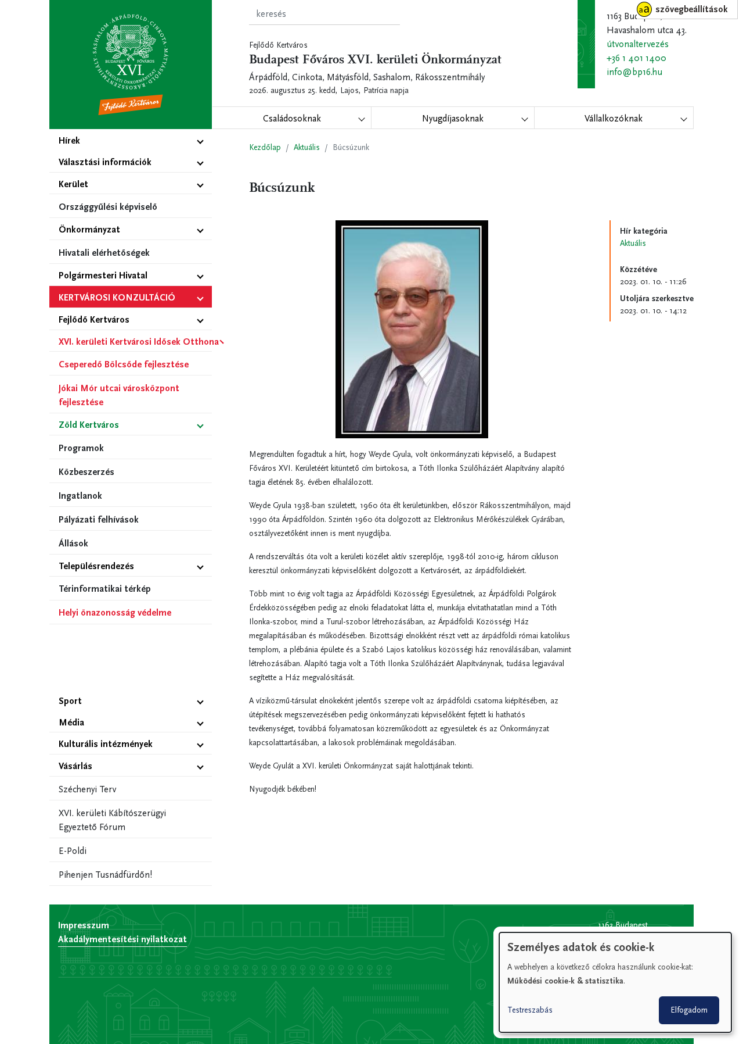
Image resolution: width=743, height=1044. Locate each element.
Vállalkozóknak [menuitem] (614, 118)
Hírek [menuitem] (69, 140)
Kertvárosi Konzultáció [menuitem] (117, 297)
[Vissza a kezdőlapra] (131, 64)
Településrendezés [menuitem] (96, 565)
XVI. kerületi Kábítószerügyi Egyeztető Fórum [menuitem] (112, 819)
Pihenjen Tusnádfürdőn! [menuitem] (105, 874)
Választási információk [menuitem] (105, 161)
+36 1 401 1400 (636, 57)
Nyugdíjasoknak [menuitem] (453, 118)
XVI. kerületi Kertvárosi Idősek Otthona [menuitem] (135, 341)
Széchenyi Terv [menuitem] (87, 789)
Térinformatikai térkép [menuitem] (105, 588)
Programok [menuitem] (81, 447)
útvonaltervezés (638, 43)
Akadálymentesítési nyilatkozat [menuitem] (122, 939)
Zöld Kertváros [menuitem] (89, 424)
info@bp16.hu (634, 71)
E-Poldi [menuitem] (72, 850)
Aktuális (307, 147)
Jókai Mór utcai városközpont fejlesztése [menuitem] (119, 394)
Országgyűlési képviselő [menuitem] (108, 206)
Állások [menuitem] (73, 543)
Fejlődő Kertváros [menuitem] (94, 319)
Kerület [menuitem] (73, 184)
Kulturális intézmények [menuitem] (106, 743)
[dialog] (615, 982)
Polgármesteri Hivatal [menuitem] (103, 275)
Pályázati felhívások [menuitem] (99, 519)
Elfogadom (689, 1010)
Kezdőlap (265, 147)
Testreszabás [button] (530, 1010)
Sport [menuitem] (70, 700)
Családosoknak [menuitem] (292, 118)
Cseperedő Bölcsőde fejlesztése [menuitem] (124, 364)
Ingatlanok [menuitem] (80, 495)
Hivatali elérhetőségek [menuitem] (104, 252)
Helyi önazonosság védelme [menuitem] (115, 612)
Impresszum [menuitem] (83, 925)
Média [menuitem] (71, 722)
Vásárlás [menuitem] (75, 765)
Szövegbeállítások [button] (691, 9)
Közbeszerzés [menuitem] (86, 471)
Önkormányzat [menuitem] (89, 229)
